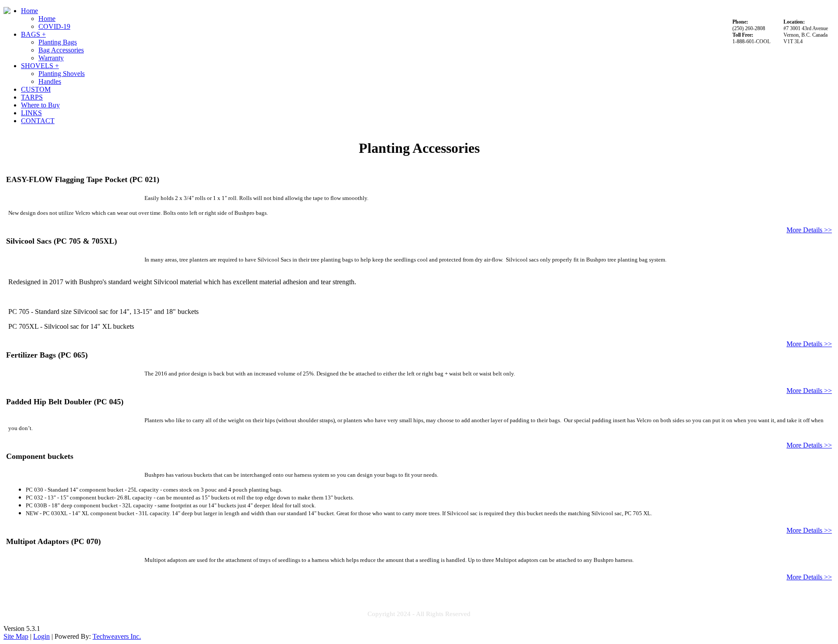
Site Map (15, 636)
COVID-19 (54, 26)
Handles (49, 81)
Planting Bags (57, 42)
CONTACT (38, 120)
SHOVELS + (40, 65)
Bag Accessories (61, 50)
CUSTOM (36, 89)
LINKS (31, 113)
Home (29, 10)
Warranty (51, 58)
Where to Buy (40, 105)
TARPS (32, 97)
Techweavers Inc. (117, 636)
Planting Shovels (61, 73)
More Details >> (809, 230)
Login (41, 636)
